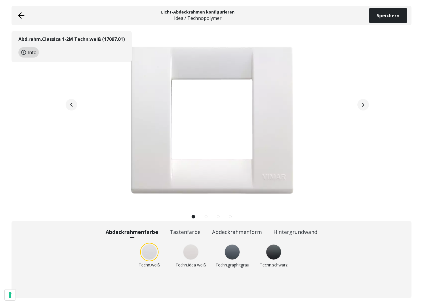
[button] (193, 217)
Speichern (388, 15)
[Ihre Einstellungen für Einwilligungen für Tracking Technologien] (10, 294)
